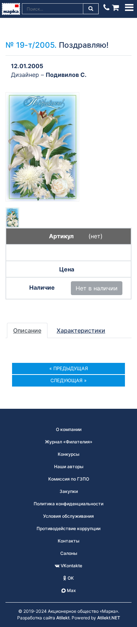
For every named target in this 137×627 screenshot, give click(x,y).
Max (71, 590)
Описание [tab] (27, 330)
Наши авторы (68, 466)
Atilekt (62, 617)
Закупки (69, 491)
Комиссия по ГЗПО (68, 479)
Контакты (68, 541)
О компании (68, 429)
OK (70, 578)
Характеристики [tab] (81, 330)
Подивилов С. (66, 74)
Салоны (68, 553)
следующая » (68, 380)
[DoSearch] (91, 8)
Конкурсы (68, 454)
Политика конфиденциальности (68, 503)
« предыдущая (68, 368)
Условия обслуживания (68, 516)
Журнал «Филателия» (68, 441)
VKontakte (71, 565)
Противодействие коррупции (68, 528)
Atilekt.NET (108, 617)
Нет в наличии (97, 288)
